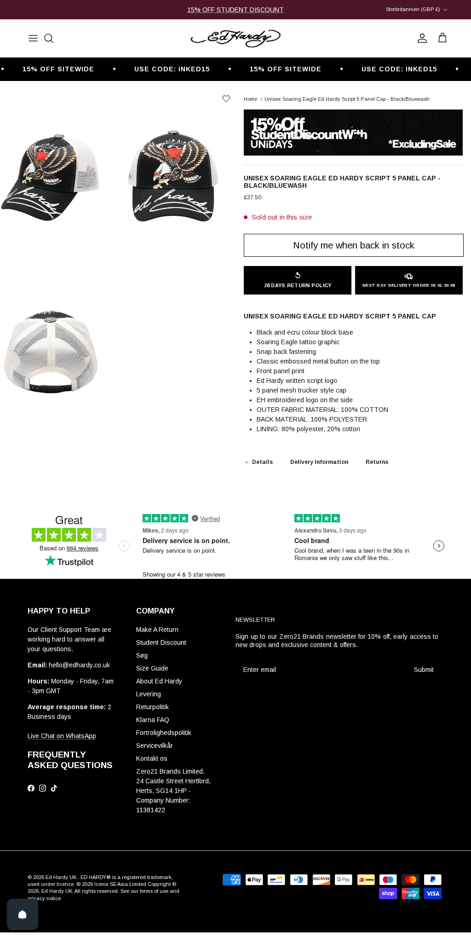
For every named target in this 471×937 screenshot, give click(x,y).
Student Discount (161, 642)
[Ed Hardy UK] (235, 38)
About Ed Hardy (159, 681)
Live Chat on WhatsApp (62, 736)
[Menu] (33, 38)
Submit (424, 669)
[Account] (420, 38)
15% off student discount (235, 9)
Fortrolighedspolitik (163, 732)
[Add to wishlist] (226, 98)
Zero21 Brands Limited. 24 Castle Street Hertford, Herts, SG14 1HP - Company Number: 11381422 (173, 791)
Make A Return (157, 629)
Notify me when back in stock (353, 245)
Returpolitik (152, 707)
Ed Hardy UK (61, 877)
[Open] (22, 914)
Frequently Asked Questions (70, 760)
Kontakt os (151, 758)
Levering (148, 694)
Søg (142, 655)
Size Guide (152, 668)
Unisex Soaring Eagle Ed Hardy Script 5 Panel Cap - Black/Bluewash (347, 99)
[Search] (48, 38)
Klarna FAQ (152, 719)
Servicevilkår (154, 745)
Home (250, 99)
